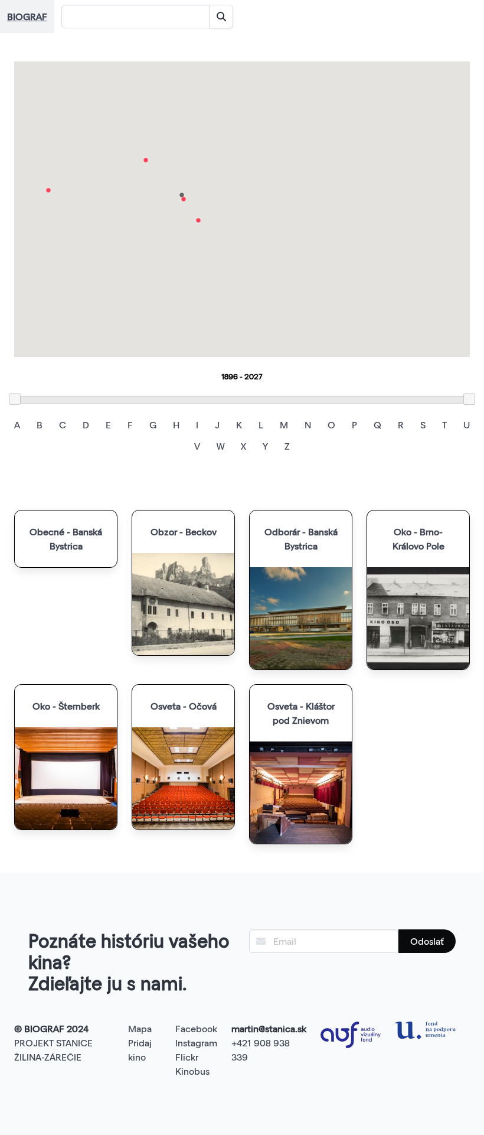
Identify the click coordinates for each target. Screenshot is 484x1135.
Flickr (186, 1056)
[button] (48, 190)
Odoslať (427, 941)
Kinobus (192, 1071)
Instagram (196, 1042)
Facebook (196, 1028)
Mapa (140, 1028)
